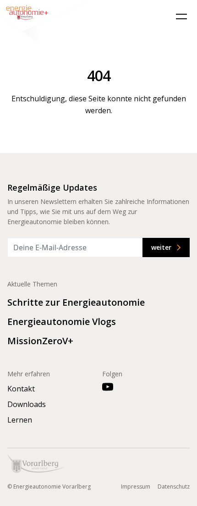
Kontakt (21, 389)
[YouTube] (107, 387)
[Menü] (181, 16)
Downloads (26, 404)
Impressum (135, 486)
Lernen (19, 420)
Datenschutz (174, 486)
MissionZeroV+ (40, 341)
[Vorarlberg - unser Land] (36, 463)
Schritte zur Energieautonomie (76, 302)
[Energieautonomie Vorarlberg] (46, 23)
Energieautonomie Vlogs (61, 321)
